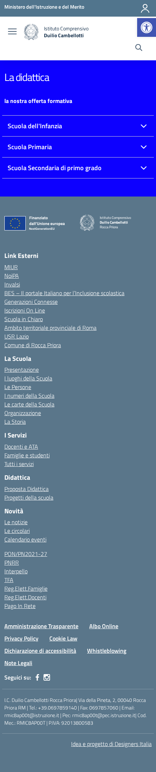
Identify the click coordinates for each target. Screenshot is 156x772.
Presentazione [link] (21, 369)
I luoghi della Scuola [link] (28, 378)
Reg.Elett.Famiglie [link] (26, 588)
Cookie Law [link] (63, 638)
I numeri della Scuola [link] (29, 395)
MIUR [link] (11, 267)
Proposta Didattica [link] (26, 488)
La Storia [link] (15, 421)
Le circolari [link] (17, 530)
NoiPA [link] (11, 275)
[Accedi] (145, 8)
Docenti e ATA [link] (21, 446)
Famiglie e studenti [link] (27, 455)
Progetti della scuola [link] (28, 497)
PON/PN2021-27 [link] (25, 553)
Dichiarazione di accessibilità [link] (40, 650)
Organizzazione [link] (22, 413)
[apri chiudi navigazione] (12, 32)
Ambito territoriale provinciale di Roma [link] (50, 327)
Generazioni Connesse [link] (31, 301)
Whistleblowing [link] (106, 650)
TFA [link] (8, 579)
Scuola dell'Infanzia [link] (35, 126)
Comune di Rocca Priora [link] (32, 345)
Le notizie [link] (16, 522)
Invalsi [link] (12, 284)
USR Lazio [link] (16, 336)
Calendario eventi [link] (25, 539)
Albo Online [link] (103, 626)
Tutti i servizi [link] (19, 464)
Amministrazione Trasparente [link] (41, 626)
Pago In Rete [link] (20, 605)
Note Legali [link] (18, 663)
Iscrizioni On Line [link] (24, 310)
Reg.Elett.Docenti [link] (25, 597)
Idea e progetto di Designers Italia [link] (111, 743)
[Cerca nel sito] (138, 48)
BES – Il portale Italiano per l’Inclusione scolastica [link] (64, 293)
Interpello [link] (16, 571)
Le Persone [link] (17, 387)
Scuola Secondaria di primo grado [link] (55, 168)
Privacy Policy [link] (21, 638)
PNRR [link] (11, 562)
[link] (146, 27)
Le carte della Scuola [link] (29, 404)
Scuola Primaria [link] (30, 147)
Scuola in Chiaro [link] (23, 319)
